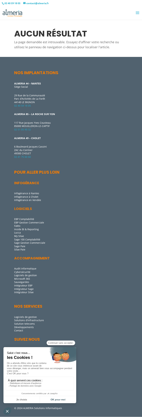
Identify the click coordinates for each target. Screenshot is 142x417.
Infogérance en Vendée (27, 200)
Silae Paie (19, 249)
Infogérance (26, 183)
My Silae (19, 236)
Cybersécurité (22, 272)
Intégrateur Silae (24, 292)
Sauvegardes (21, 282)
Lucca (17, 232)
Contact (18, 330)
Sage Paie (19, 246)
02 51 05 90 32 (22, 129)
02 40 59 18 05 (22, 105)
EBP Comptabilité (24, 219)
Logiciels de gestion (25, 275)
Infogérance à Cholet (26, 196)
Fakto (17, 225)
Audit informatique (25, 268)
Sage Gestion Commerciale (29, 242)
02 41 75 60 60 (22, 156)
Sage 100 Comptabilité (27, 239)
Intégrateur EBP (23, 285)
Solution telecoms (24, 323)
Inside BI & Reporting (26, 229)
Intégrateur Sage (24, 289)
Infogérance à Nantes (26, 193)
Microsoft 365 (22, 278)
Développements (24, 327)
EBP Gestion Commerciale (29, 222)
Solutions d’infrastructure (29, 320)
